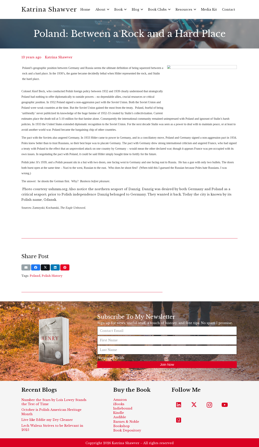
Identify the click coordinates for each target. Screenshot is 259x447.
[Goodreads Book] (179, 420)
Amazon (120, 400)
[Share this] (35, 267)
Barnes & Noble (126, 422)
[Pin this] (64, 267)
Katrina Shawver (58, 57)
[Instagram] (209, 405)
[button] (108, 9)
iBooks (118, 404)
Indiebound (122, 408)
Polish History (52, 275)
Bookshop (121, 426)
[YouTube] (225, 405)
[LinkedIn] (179, 405)
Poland (35, 275)
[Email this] (26, 267)
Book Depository (127, 430)
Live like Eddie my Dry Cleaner (47, 420)
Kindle (118, 413)
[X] (194, 405)
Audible (119, 417)
